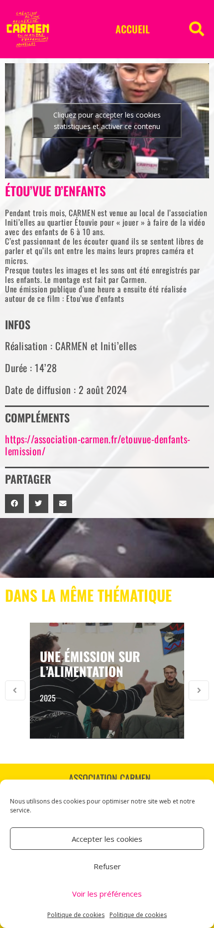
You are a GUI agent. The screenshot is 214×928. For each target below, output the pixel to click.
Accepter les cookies (107, 839)
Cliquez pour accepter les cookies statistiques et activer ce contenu (107, 120)
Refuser (107, 866)
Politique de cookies (76, 915)
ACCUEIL (132, 28)
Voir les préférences (107, 894)
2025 (48, 698)
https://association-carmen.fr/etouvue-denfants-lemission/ (98, 444)
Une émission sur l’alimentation (90, 664)
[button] (196, 28)
